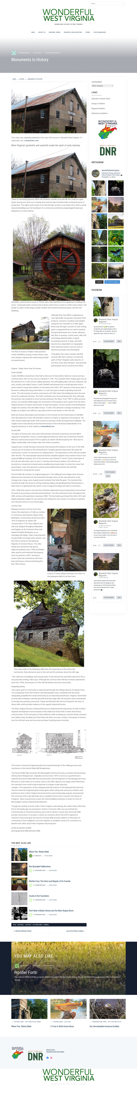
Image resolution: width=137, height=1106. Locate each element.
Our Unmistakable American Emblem (104, 1026)
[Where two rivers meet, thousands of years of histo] (99, 221)
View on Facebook (108, 341)
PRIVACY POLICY (50, 1049)
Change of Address (98, 104)
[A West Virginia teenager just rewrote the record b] (99, 204)
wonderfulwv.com (31, 140)
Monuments (55, 53)
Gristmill (20, 925)
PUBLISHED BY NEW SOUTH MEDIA (55, 1051)
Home (33, 32)
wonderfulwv (25, 53)
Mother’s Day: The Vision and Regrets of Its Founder (49, 881)
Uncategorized (49, 965)
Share (119, 341)
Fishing (56, 1022)
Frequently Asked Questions (73, 32)
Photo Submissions (99, 32)
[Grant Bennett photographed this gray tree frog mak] (116, 188)
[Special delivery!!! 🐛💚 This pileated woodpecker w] (99, 188)
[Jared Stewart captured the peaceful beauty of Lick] (99, 254)
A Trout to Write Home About (62, 1026)
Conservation (97, 1022)
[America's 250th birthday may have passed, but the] (116, 221)
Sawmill (46, 925)
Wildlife (118, 1022)
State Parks (36, 1022)
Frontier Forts (25, 972)
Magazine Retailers (98, 108)
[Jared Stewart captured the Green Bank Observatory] (116, 204)
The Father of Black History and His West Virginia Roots (51, 910)
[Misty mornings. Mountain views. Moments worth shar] (116, 271)
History (48, 53)
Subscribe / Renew (54, 32)
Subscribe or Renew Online (100, 99)
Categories (97, 82)
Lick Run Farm (37, 925)
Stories (87, 32)
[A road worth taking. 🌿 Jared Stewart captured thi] (99, 237)
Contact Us (41, 32)
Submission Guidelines (99, 113)
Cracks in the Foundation (39, 896)
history (28, 925)
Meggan (38, 856)
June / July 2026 (26, 1022)
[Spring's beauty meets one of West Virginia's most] (99, 271)
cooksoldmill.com (47, 426)
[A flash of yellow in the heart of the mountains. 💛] (116, 237)
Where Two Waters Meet (39, 851)
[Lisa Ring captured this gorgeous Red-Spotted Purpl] (116, 254)
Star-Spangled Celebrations (40, 866)
